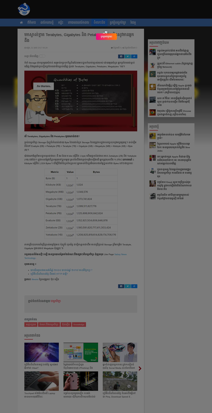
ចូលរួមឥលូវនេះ (106, 36)
